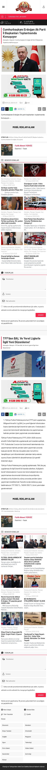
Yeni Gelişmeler (9, 511)
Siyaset (12, 40)
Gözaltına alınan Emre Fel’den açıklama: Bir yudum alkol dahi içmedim (12, 221)
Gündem (17, 181)
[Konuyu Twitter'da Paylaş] (7, 109)
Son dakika (10, 183)
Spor (38, 179)
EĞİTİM (26, 247)
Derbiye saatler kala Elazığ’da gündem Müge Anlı (12, 189)
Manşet (3, 183)
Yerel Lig (17, 511)
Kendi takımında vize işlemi (36, 509)
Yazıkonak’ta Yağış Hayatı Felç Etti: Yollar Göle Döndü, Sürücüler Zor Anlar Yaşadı (34, 637)
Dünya (19, 179)
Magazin (9, 212)
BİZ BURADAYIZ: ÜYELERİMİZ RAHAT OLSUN (34, 600)
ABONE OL (21, 109)
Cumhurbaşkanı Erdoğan (8, 139)
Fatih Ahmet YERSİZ (23, 145)
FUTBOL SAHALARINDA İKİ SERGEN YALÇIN (11, 558)
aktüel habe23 (28, 137)
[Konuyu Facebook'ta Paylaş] (3, 109)
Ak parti (20, 137)
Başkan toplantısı (38, 137)
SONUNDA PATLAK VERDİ (17, 16)
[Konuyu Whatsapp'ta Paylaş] (11, 109)
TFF (2, 511)
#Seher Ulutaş (13, 137)
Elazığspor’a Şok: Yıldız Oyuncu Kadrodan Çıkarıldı (34, 185)
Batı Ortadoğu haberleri (8, 179)
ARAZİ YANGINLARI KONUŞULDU (31, 257)
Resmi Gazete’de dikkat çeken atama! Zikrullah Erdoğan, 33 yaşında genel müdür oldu (11, 600)
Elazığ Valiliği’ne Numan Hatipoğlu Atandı (10, 257)
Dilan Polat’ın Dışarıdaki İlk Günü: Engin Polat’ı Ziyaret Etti (11, 634)
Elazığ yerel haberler (7, 181)
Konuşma (20, 139)
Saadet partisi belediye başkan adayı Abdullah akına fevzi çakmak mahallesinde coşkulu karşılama (33, 561)
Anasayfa (5, 40)
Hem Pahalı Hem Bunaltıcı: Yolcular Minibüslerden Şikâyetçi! (34, 221)
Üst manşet (9, 214)
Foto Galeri (27, 249)
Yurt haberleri (33, 214)
